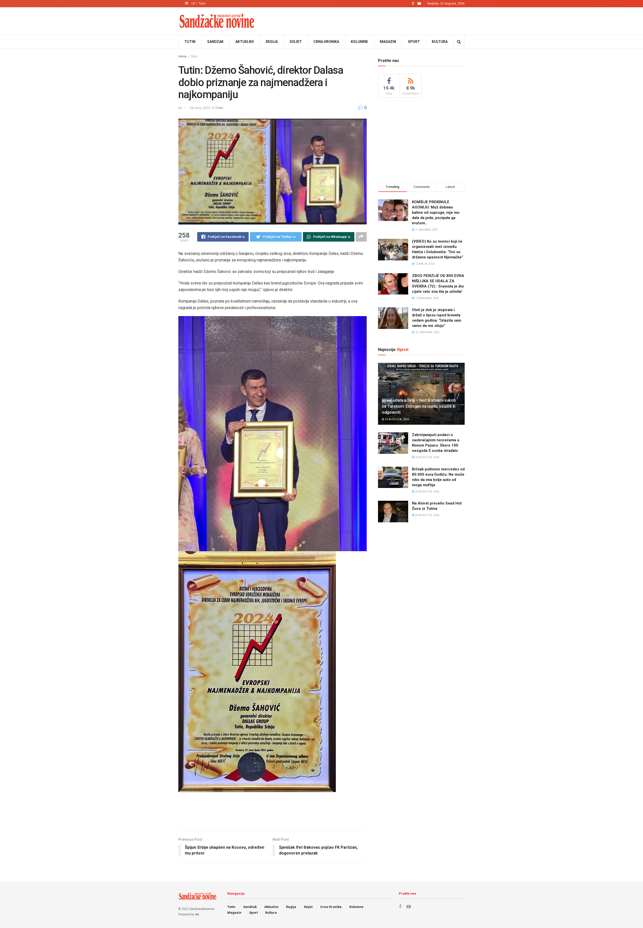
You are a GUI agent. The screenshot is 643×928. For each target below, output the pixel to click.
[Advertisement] (272, 811)
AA (197, 914)
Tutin (189, 42)
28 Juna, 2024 (200, 108)
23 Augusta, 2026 (396, 419)
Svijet (296, 42)
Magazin (388, 42)
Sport (414, 42)
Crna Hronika (326, 42)
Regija (272, 42)
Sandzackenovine (201, 909)
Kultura (440, 42)
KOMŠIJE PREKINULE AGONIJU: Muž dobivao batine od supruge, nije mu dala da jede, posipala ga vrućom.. (435, 212)
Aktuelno (244, 42)
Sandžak (215, 42)
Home (182, 56)
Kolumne (359, 42)
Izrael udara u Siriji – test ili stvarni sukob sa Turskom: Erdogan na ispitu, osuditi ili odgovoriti (419, 406)
